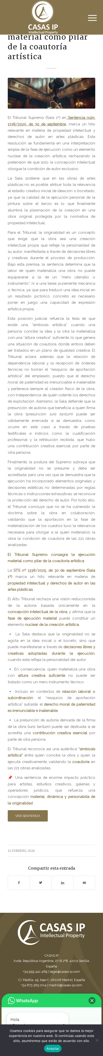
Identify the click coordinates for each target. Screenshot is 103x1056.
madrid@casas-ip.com (65, 985)
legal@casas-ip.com (65, 971)
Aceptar (52, 1048)
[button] (92, 1000)
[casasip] (51, 93)
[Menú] (88, 18)
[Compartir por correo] (84, 883)
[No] (96, 1040)
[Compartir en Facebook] (19, 883)
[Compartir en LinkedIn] (62, 883)
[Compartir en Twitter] (41, 883)
